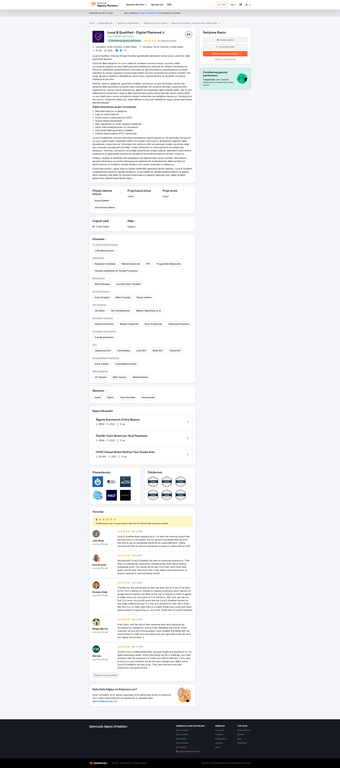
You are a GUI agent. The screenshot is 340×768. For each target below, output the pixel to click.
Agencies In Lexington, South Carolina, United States (194, 23)
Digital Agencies (106, 23)
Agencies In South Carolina (155, 23)
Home (91, 23)
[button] (233, 4)
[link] (157, 5)
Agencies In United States (128, 23)
